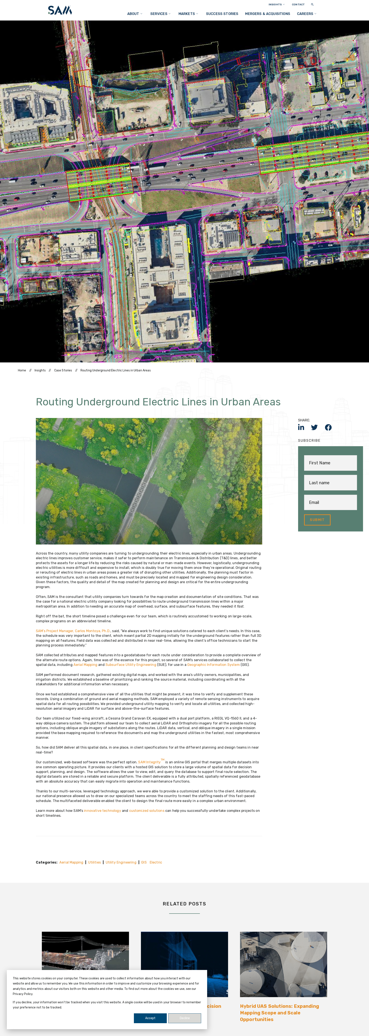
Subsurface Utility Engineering (130, 665)
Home (22, 370)
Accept (150, 1018)
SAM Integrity (151, 762)
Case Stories (63, 370)
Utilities (94, 862)
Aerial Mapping (85, 665)
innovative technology (102, 811)
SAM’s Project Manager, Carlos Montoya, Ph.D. (73, 631)
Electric (156, 862)
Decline (185, 1018)
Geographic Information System (213, 665)
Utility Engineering (121, 862)
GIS (143, 862)
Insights (40, 370)
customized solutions (146, 811)
